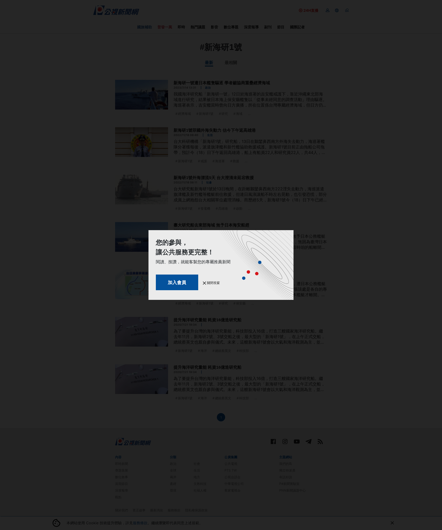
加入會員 (177, 282)
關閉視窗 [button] (213, 283)
